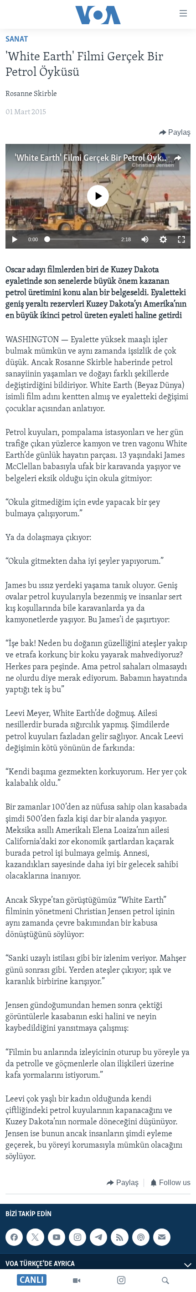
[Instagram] (121, 1280)
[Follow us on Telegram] (98, 1237)
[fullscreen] (181, 239)
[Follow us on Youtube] (56, 1237)
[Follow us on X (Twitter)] (35, 1237)
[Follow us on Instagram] (77, 1237)
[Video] (76, 1280)
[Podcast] (141, 1237)
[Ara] (165, 1280)
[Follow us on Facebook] (14, 1237)
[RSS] (119, 1237)
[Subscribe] (161, 1237)
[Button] (175, 132)
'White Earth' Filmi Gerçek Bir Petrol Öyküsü (95, 158)
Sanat (16, 40)
